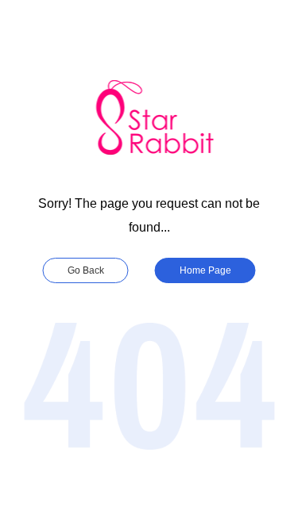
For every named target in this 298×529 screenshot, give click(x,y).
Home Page (205, 270)
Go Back (86, 270)
